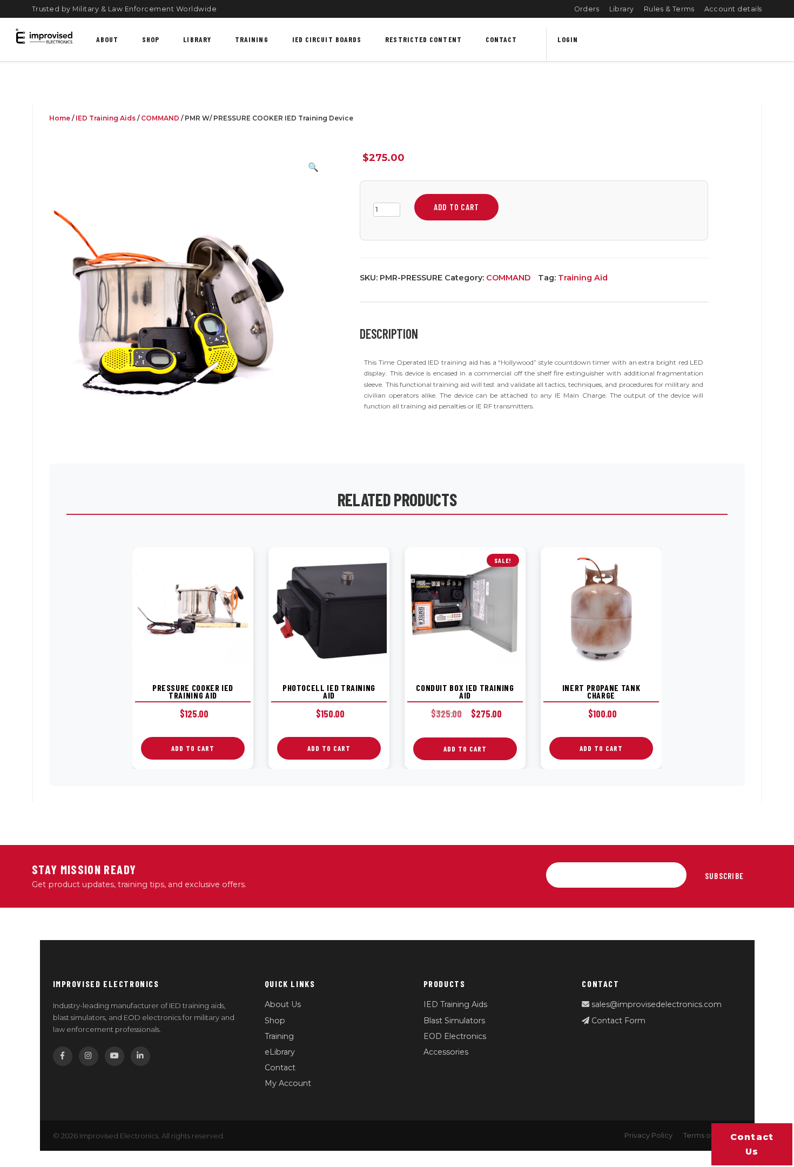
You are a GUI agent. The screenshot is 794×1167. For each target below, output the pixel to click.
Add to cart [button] (193, 748)
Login (567, 39)
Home (59, 118)
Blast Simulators (454, 1020)
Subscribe (724, 876)
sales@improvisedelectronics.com (655, 1004)
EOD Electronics (454, 1036)
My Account (288, 1083)
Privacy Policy (648, 1135)
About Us (283, 1004)
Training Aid (583, 278)
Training (251, 39)
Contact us (752, 1144)
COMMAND (160, 118)
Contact (501, 39)
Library (622, 9)
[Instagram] (88, 1056)
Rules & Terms (669, 9)
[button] (313, 167)
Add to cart (456, 207)
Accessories (445, 1052)
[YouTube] (114, 1056)
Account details (733, 9)
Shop (150, 39)
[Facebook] (62, 1056)
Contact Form (617, 1020)
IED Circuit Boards (327, 39)
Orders (587, 9)
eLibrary (280, 1052)
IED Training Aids (106, 118)
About (107, 39)
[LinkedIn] (140, 1056)
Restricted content (423, 39)
